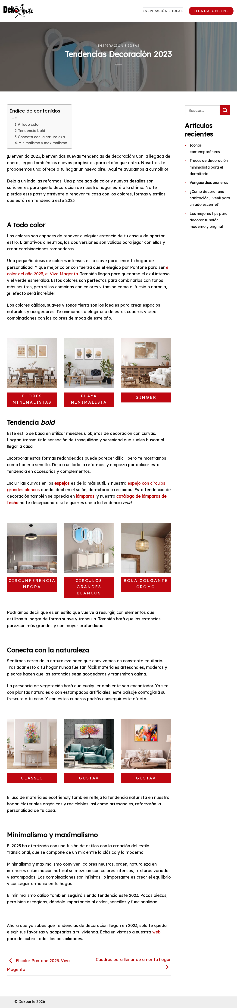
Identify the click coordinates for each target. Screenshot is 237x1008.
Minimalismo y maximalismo (42, 143)
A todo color (29, 124)
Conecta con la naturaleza (41, 137)
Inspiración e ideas (163, 11)
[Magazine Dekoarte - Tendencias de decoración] (26, 11)
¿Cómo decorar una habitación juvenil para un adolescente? (210, 198)
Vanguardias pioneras (209, 182)
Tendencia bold (31, 130)
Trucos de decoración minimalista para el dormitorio (209, 167)
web (156, 931)
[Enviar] (225, 110)
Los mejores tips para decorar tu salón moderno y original (209, 220)
